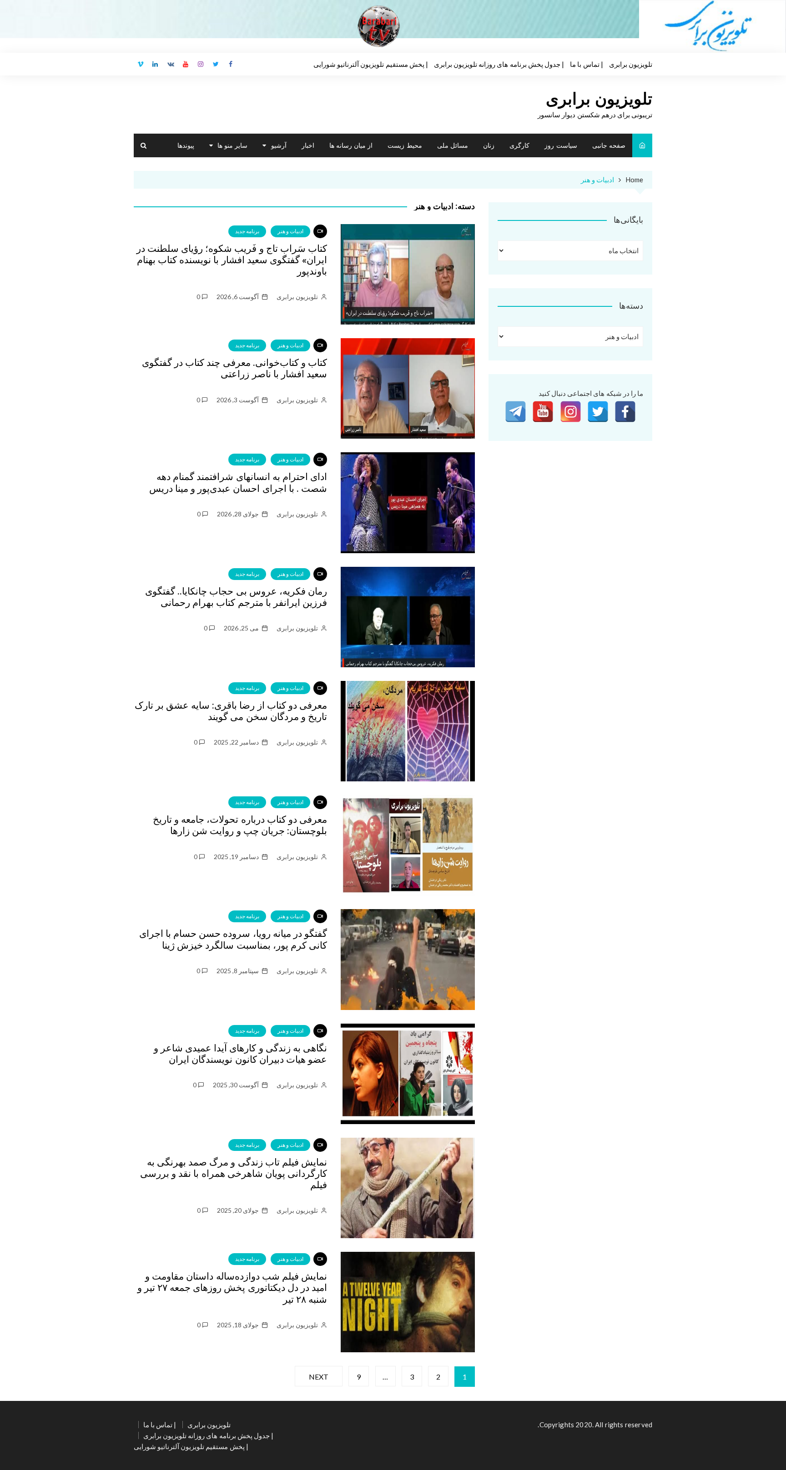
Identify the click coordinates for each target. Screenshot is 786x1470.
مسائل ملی (452, 145)
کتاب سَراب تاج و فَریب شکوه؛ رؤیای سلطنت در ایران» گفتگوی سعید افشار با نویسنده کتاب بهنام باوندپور (231, 260)
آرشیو (279, 145)
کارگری (519, 145)
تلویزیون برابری (630, 64)
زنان (488, 145)
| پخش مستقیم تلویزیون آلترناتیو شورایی (370, 64)
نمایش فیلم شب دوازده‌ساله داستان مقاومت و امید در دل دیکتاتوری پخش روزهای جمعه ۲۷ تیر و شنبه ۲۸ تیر (232, 1288)
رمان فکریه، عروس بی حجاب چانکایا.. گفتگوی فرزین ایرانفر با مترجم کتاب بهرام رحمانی (236, 597)
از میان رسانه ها (351, 145)
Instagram (201, 64)
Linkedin (155, 64)
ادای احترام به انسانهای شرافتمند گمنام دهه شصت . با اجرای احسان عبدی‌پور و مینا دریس (238, 482)
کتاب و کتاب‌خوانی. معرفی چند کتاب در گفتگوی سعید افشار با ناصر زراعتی (234, 368)
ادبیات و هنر (290, 231)
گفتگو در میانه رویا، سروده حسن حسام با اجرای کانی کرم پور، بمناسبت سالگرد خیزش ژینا (233, 939)
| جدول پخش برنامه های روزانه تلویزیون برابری (499, 64)
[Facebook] (625, 411)
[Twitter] (598, 411)
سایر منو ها (232, 145)
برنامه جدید (247, 231)
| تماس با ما (586, 64)
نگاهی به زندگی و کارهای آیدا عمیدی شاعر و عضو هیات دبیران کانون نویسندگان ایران (240, 1054)
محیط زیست (405, 145)
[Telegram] (515, 411)
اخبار (308, 145)
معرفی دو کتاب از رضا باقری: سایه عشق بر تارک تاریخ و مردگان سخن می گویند (231, 711)
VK (170, 64)
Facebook (231, 64)
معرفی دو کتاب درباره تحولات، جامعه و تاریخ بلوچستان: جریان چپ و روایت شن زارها (240, 825)
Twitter (216, 64)
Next (319, 1376)
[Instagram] (570, 411)
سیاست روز (560, 145)
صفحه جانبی (608, 145)
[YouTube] (543, 411)
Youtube (185, 64)
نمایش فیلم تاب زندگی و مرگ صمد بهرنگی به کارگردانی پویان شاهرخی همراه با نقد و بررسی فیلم (233, 1173)
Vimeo (140, 64)
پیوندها (185, 145)
